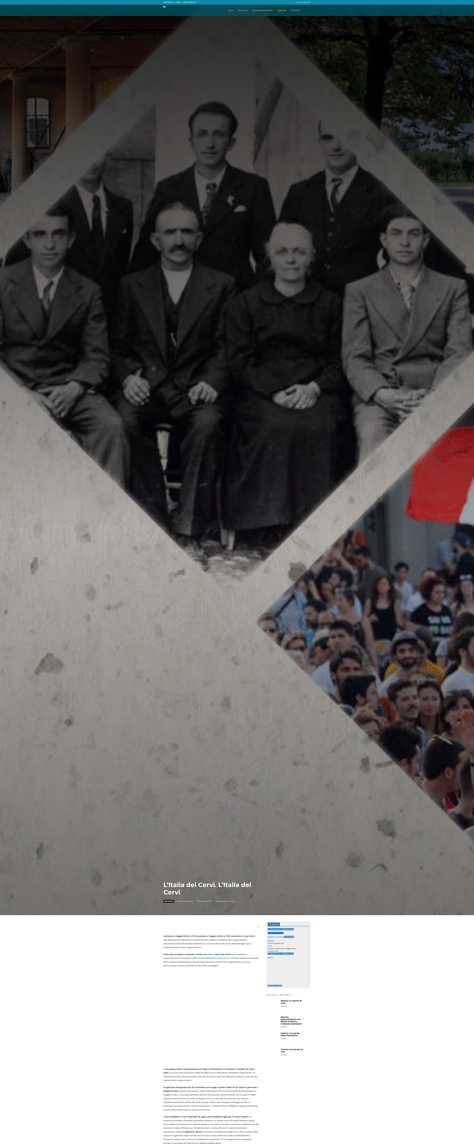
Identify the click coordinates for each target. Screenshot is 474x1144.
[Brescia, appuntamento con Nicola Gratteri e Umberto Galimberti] (273, 1022)
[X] (188, 928)
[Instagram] (293, 2)
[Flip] (211, 928)
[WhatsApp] (194, 928)
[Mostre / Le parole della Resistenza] (273, 1038)
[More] (222, 928)
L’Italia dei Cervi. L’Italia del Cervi (213, 954)
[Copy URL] (216, 928)
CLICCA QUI (289, 937)
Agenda (284, 1006)
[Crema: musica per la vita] (273, 1054)
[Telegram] (205, 928)
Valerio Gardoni (205, 901)
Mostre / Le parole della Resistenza (290, 1034)
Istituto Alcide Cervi (219, 958)
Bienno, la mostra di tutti (291, 1002)
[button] (308, 10)
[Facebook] (289, 2)
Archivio (168, 901)
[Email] (199, 928)
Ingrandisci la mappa (274, 985)
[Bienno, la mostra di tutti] (273, 1006)
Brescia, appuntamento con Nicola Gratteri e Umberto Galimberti (291, 1020)
